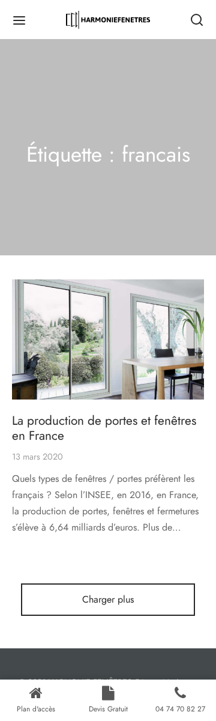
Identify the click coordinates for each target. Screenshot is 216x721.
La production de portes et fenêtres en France (104, 428)
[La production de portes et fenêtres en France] (108, 339)
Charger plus (108, 599)
